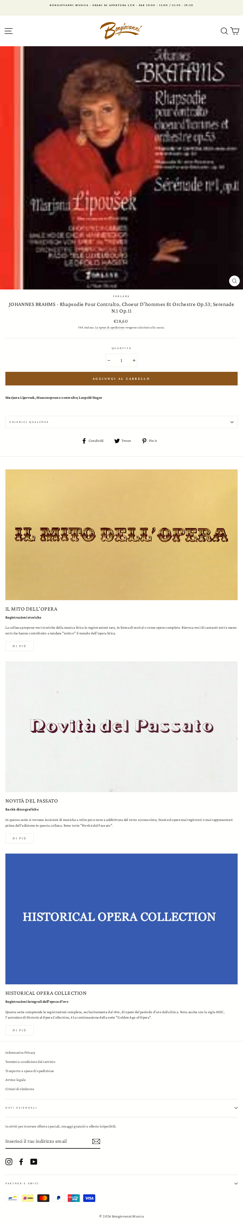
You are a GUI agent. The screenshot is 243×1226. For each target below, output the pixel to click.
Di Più (20, 1030)
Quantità (121, 348)
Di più (20, 646)
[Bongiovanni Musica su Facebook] (21, 1161)
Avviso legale (15, 1079)
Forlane (121, 296)
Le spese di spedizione (110, 327)
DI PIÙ (20, 838)
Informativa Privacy (20, 1052)
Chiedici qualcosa (29, 421)
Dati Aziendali (21, 1107)
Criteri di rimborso (19, 1089)
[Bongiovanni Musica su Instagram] (8, 1161)
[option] (121, 5)
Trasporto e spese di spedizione (29, 1071)
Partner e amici (22, 1183)
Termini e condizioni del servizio (30, 1061)
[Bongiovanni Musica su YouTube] (33, 1161)
